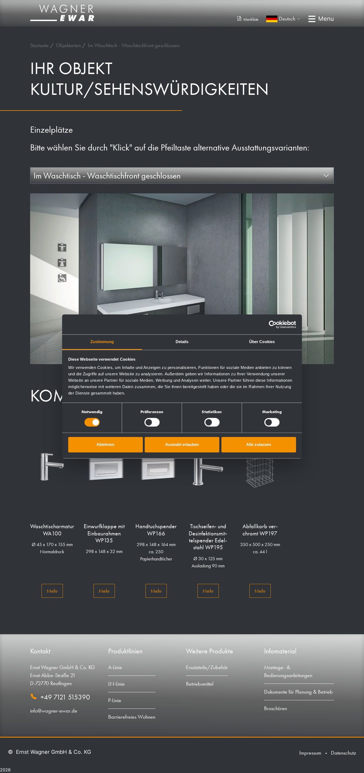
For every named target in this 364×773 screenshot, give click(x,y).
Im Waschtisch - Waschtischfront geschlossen (134, 45)
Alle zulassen (258, 444)
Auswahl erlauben (182, 444)
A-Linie (115, 667)
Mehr (52, 591)
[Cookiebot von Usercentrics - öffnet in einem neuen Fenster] (272, 324)
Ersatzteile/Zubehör (207, 667)
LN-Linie (116, 684)
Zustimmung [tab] (102, 341)
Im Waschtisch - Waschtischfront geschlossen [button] (107, 175)
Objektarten (69, 45)
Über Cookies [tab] (262, 341)
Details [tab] (182, 341)
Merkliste (250, 19)
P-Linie (114, 700)
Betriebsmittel (199, 684)
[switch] (152, 422)
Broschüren (275, 708)
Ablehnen (105, 444)
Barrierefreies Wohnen (131, 717)
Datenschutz (343, 753)
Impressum (310, 753)
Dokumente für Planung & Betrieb (298, 692)
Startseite (40, 45)
